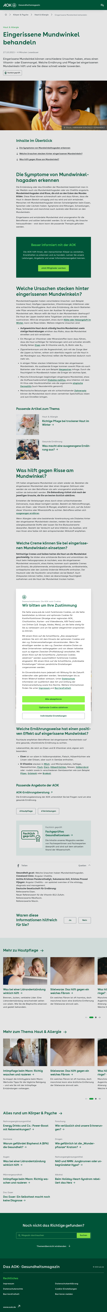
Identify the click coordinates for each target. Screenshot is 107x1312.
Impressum (44, 688)
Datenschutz (68, 679)
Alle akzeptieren (53, 699)
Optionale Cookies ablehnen (53, 708)
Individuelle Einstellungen (53, 716)
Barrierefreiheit (63, 688)
